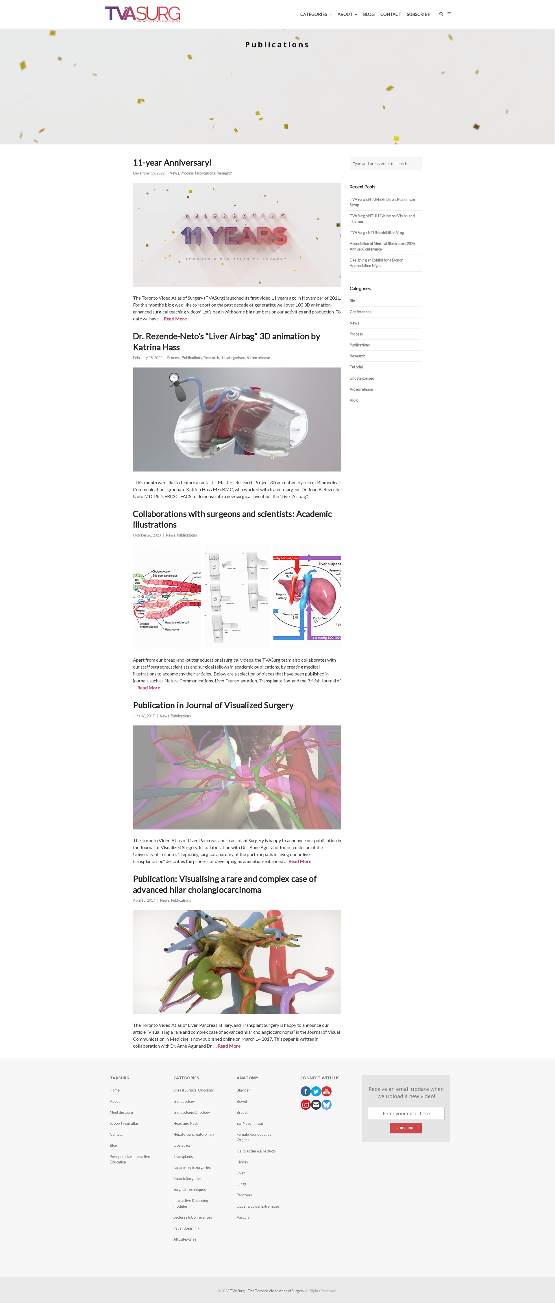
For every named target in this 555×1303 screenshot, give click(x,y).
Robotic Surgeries (187, 1178)
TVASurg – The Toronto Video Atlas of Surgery (267, 1291)
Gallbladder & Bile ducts (256, 1151)
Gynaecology (184, 1101)
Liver (241, 1173)
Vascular (244, 1217)
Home (115, 1090)
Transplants (183, 1156)
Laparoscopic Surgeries (192, 1167)
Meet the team (121, 1112)
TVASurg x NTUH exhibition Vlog (377, 232)
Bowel (242, 1101)
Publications (205, 173)
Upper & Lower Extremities (258, 1206)
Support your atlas (124, 1123)
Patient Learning (186, 1228)
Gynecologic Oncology (191, 1112)
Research (225, 173)
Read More (175, 318)
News (174, 173)
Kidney (242, 1162)
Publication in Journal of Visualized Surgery (213, 705)
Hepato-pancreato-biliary (194, 1134)
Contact (116, 1134)
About (115, 1101)
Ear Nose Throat (250, 1123)
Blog (113, 1145)
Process (187, 173)
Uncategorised (233, 357)
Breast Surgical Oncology (193, 1090)
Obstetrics (181, 1145)
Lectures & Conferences (192, 1217)
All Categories (184, 1239)
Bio (352, 300)
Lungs (241, 1184)
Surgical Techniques (189, 1189)
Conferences (360, 311)
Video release (258, 357)
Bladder (243, 1090)
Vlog (354, 400)
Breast (242, 1112)
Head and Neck (185, 1123)
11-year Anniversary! (172, 162)
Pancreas (244, 1195)
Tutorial (356, 367)
